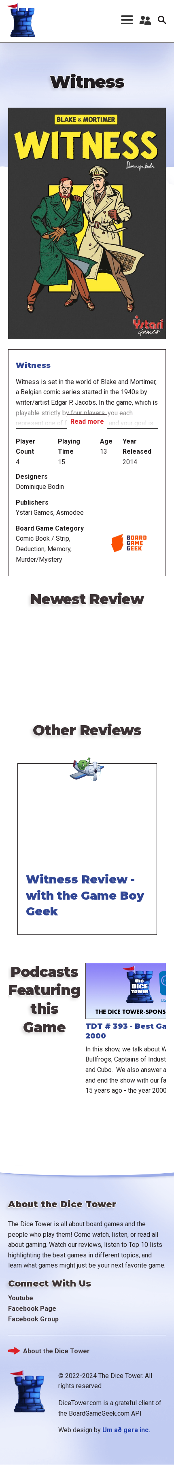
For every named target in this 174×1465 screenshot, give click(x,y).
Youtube (20, 1298)
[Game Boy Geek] (87, 762)
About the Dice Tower (56, 1351)
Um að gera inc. (126, 1430)
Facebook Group (33, 1319)
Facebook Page (32, 1308)
